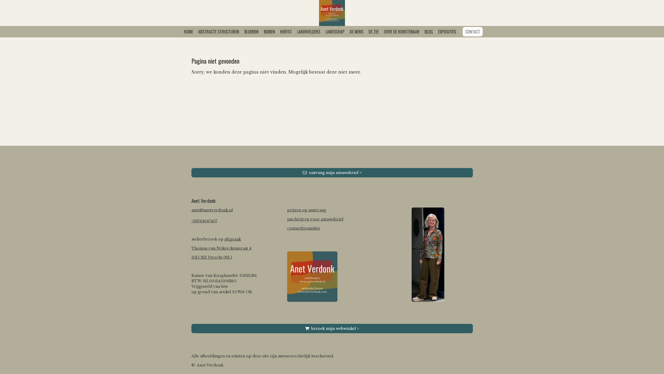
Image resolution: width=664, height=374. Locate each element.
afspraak (232, 239)
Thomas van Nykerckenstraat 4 (221, 248)
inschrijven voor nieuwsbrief (315, 219)
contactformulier (303, 228)
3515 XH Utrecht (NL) (211, 257)
